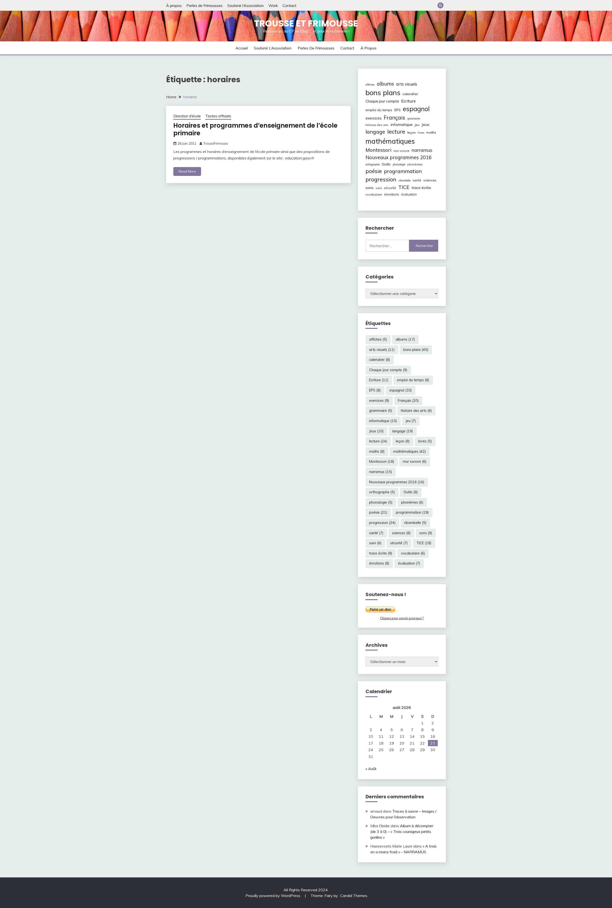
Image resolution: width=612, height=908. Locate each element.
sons (369, 187)
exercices (374, 118)
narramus (422, 150)
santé (417, 180)
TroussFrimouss (215, 143)
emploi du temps (379, 110)
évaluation (409, 194)
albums (385, 84)
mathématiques (390, 141)
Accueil (241, 48)
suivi (379, 188)
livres (421, 132)
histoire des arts (377, 125)
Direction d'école (187, 116)
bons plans (383, 92)
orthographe (373, 164)
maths (431, 132)
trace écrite (421, 187)
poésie (374, 171)
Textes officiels (218, 116)
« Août (371, 768)
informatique (402, 124)
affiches (370, 84)
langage (375, 131)
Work (273, 5)
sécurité (390, 188)
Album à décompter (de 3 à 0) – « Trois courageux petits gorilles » (401, 831)
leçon (411, 132)
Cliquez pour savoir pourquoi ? (402, 618)
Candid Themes (353, 895)
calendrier (410, 94)
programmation (403, 171)
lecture (396, 131)
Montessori (378, 150)
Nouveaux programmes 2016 (399, 157)
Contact (289, 5)
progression (381, 179)
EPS (397, 110)
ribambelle (404, 180)
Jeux (425, 124)
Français (394, 117)
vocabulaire (374, 194)
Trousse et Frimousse (306, 23)
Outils (386, 164)
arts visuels (406, 84)
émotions (391, 194)
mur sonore (401, 150)
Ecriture (408, 100)
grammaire (413, 118)
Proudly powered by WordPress (273, 895)
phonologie (399, 164)
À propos (174, 5)
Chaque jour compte (382, 101)
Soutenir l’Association (245, 5)
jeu (417, 125)
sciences (430, 180)
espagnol (416, 109)
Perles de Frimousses (204, 5)
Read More (187, 171)
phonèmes (415, 164)
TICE (404, 187)
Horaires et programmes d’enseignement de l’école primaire (255, 129)
